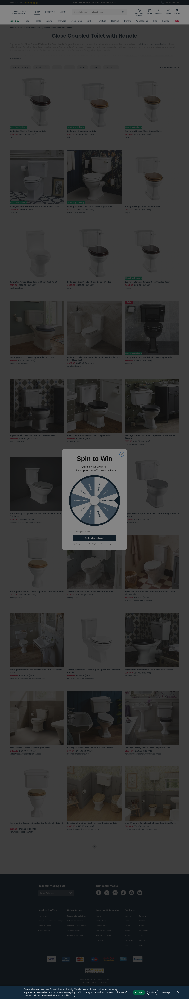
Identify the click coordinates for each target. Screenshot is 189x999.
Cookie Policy (68, 995)
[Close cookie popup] (178, 992)
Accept (139, 992)
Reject (152, 992)
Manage (166, 992)
